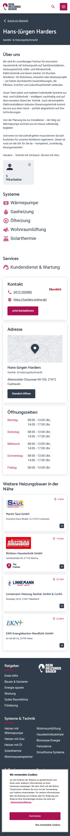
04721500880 (22, 292)
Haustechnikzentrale (50, 734)
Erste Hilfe (11, 675)
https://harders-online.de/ (30, 299)
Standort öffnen (21, 393)
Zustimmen (35, 816)
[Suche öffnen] (53, 6)
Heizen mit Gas (14, 739)
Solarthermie (12, 751)
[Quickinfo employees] (29, 164)
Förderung (11, 705)
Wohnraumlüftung (49, 728)
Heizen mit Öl (13, 745)
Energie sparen (14, 687)
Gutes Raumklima (16, 699)
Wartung (10, 693)
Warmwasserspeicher (18, 757)
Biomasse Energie (48, 740)
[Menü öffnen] (63, 6)
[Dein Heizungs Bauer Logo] (50, 669)
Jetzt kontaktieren (23, 310)
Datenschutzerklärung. (21, 802)
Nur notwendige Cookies (47, 825)
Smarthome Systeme (50, 752)
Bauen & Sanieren (16, 681)
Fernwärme (44, 746)
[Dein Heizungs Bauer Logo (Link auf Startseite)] (12, 6)
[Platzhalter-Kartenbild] (35, 349)
